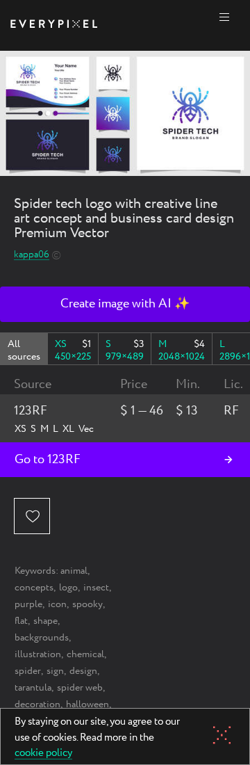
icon (57, 604)
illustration (38, 654)
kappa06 (31, 255)
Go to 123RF (48, 460)
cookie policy (43, 753)
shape (45, 621)
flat (21, 621)
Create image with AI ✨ (125, 304)
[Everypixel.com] (53, 25)
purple (28, 604)
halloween (87, 704)
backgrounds (42, 637)
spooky (87, 604)
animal (74, 571)
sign (55, 671)
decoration (37, 704)
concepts (34, 587)
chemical (85, 654)
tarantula (33, 688)
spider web (80, 688)
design (83, 671)
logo (68, 587)
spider (28, 671)
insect (96, 587)
